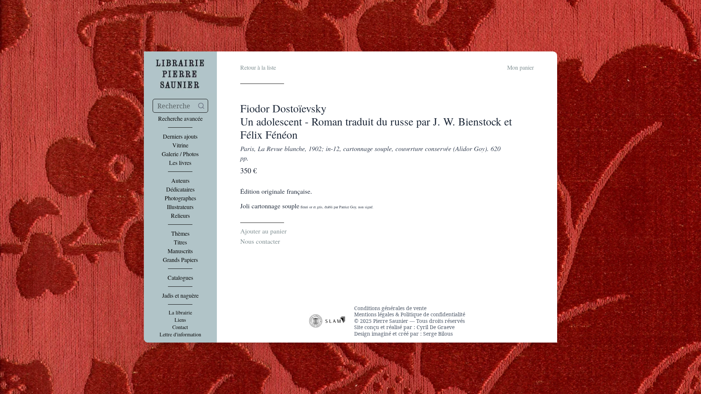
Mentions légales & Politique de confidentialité (409, 314)
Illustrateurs (180, 207)
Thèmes (180, 233)
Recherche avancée (180, 118)
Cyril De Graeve (436, 327)
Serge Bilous (438, 333)
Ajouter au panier (263, 231)
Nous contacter (260, 241)
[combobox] (180, 105)
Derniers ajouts (180, 136)
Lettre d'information (180, 334)
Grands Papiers (180, 260)
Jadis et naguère (180, 295)
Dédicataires (180, 189)
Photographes (180, 198)
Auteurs (180, 181)
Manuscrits (180, 251)
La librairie (180, 312)
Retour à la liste (258, 67)
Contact (180, 327)
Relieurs (180, 216)
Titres (180, 242)
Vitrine (180, 145)
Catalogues (180, 278)
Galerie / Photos (180, 154)
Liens (180, 320)
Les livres (180, 163)
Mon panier (520, 67)
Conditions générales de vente (390, 308)
